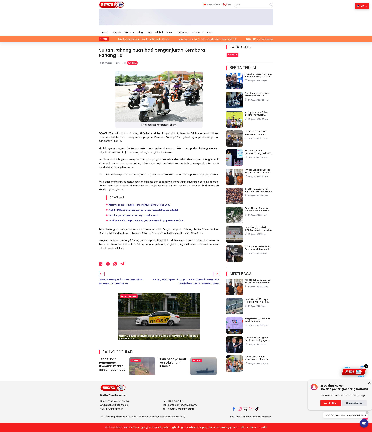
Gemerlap (182, 32)
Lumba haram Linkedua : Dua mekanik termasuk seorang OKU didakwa (258, 247)
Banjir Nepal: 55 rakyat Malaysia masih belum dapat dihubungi (257, 300)
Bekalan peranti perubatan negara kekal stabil (134, 215)
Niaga (141, 32)
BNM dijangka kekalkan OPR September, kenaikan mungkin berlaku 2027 (258, 228)
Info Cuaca (213, 4)
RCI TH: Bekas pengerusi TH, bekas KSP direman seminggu (257, 171)
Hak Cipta (235, 416)
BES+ (210, 32)
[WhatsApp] (115, 263)
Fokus (128, 32)
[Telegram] (122, 263)
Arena (169, 32)
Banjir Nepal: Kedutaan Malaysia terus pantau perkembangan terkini (257, 209)
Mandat (196, 32)
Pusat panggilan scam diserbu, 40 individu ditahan (113, 39)
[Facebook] (108, 263)
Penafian (246, 416)
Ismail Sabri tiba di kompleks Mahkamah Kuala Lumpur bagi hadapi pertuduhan (259, 358)
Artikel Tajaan (129, 296)
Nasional (116, 32)
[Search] (270, 5)
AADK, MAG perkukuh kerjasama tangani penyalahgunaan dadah (248, 39)
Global (159, 32)
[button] (129, 32)
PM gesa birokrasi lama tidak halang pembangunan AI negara (258, 319)
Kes (150, 32)
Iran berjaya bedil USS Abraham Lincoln (173, 362)
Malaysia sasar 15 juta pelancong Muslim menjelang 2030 (177, 39)
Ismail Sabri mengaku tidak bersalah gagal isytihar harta (256, 339)
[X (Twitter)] (100, 263)
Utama (104, 32)
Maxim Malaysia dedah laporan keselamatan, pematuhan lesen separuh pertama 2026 (158, 337)
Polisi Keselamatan (262, 416)
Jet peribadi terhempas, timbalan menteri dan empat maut (112, 364)
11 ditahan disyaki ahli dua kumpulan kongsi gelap (258, 75)
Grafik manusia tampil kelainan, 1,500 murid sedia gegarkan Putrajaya (146, 220)
